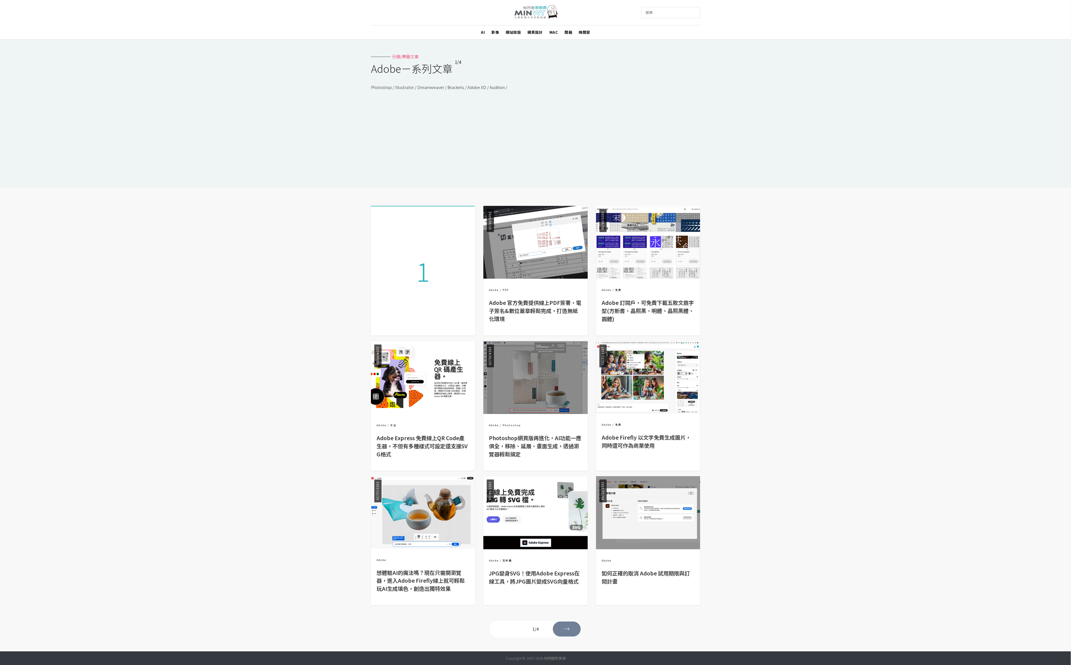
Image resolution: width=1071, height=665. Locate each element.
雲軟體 (507, 560)
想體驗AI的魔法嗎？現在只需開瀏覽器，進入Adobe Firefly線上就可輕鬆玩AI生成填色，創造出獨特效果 (421, 581)
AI (483, 32)
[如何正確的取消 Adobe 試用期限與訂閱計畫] (648, 547)
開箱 (568, 32)
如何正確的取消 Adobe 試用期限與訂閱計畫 (646, 577)
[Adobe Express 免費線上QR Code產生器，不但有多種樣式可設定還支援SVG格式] (423, 412)
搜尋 (649, 12)
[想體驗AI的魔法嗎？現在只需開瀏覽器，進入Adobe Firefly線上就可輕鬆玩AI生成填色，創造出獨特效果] (423, 547)
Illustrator (404, 87)
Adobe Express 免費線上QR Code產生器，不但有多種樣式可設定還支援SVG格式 (422, 446)
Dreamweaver (430, 87)
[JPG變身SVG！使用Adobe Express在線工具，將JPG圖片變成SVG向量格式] (535, 547)
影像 (495, 32)
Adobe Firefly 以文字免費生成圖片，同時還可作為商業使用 (646, 441)
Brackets (455, 87)
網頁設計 (534, 32)
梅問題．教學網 (536, 13)
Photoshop (381, 87)
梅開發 (584, 32)
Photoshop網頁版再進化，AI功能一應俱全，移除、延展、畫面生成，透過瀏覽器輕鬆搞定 (535, 446)
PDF (506, 290)
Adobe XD (476, 87)
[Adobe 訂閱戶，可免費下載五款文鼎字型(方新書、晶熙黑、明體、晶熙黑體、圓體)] (648, 277)
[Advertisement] (535, 132)
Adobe (494, 290)
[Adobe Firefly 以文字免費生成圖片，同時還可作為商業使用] (648, 412)
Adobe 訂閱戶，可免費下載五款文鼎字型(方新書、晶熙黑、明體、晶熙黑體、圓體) (648, 311)
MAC (553, 32)
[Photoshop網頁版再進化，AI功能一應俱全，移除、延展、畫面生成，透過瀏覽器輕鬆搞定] (535, 412)
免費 (618, 290)
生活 (393, 425)
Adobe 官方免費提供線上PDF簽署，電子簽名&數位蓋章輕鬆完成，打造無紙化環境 (535, 311)
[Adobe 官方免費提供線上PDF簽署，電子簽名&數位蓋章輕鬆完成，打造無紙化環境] (535, 277)
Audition (497, 87)
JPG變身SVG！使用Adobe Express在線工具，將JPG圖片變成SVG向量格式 (534, 577)
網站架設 (513, 32)
